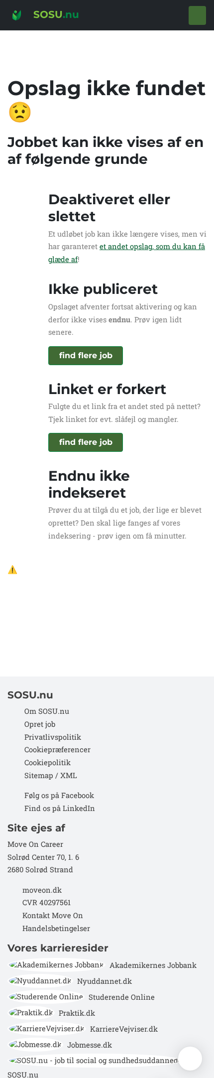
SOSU (54, 14)
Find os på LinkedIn (59, 808)
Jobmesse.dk (89, 1045)
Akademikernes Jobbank (153, 965)
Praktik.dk (77, 1013)
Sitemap (37, 775)
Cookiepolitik (47, 762)
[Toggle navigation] (197, 15)
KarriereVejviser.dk (124, 1029)
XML (68, 775)
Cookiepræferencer (57, 749)
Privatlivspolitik (52, 737)
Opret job (39, 724)
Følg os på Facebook (59, 795)
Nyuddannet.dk (104, 981)
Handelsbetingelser (56, 928)
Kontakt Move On (52, 915)
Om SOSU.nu (46, 711)
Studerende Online (122, 997)
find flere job (85, 355)
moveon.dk (42, 890)
